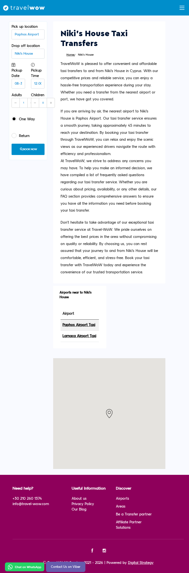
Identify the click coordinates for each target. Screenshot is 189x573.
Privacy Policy (83, 504)
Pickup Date (17, 73)
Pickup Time (36, 73)
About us (79, 498)
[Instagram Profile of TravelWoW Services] (104, 551)
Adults (17, 98)
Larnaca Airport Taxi (79, 336)
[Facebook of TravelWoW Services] (92, 551)
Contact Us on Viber (65, 567)
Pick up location (25, 27)
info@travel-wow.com (31, 504)
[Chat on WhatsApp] (24, 567)
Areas (121, 506)
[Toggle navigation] (182, 8)
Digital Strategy (141, 563)
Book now (30, 149)
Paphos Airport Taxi (79, 325)
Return (24, 136)
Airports (122, 498)
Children (37, 98)
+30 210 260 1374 (27, 498)
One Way (27, 119)
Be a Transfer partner (134, 514)
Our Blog (79, 509)
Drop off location (26, 46)
